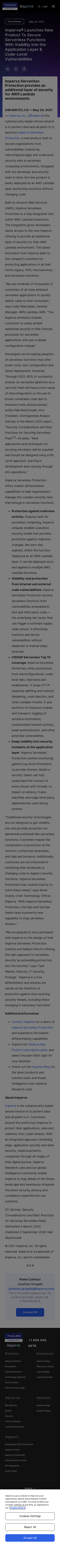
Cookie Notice (17, 1508)
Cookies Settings (30, 1516)
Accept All (30, 1538)
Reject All (30, 1527)
